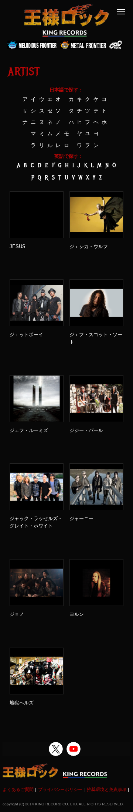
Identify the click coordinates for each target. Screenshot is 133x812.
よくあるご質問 (18, 789)
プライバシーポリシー (60, 789)
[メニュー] (121, 11)
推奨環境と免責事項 (107, 789)
